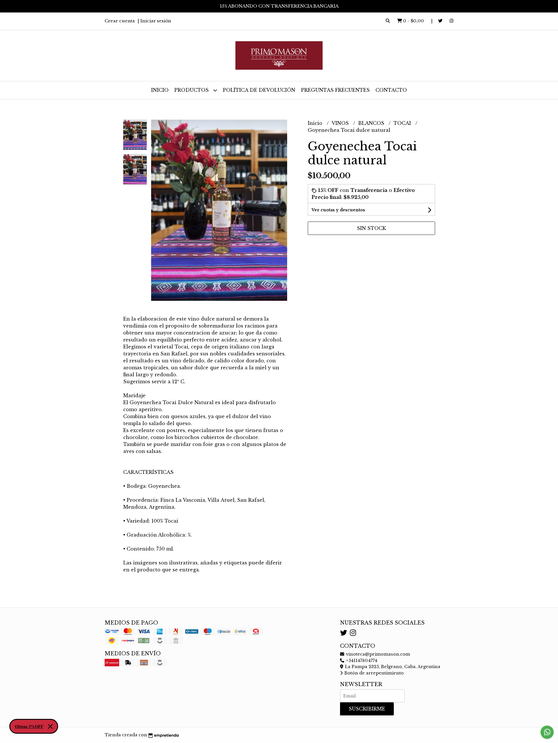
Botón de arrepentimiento (373, 673)
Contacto (391, 90)
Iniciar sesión (155, 21)
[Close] (50, 726)
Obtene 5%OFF (29, 726)
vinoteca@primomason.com (377, 654)
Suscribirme (367, 709)
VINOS (341, 123)
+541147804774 (361, 660)
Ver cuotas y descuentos (338, 210)
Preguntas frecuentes (335, 90)
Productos (192, 90)
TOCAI (403, 123)
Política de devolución (259, 90)
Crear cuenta (120, 21)
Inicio (160, 90)
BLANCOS (372, 123)
